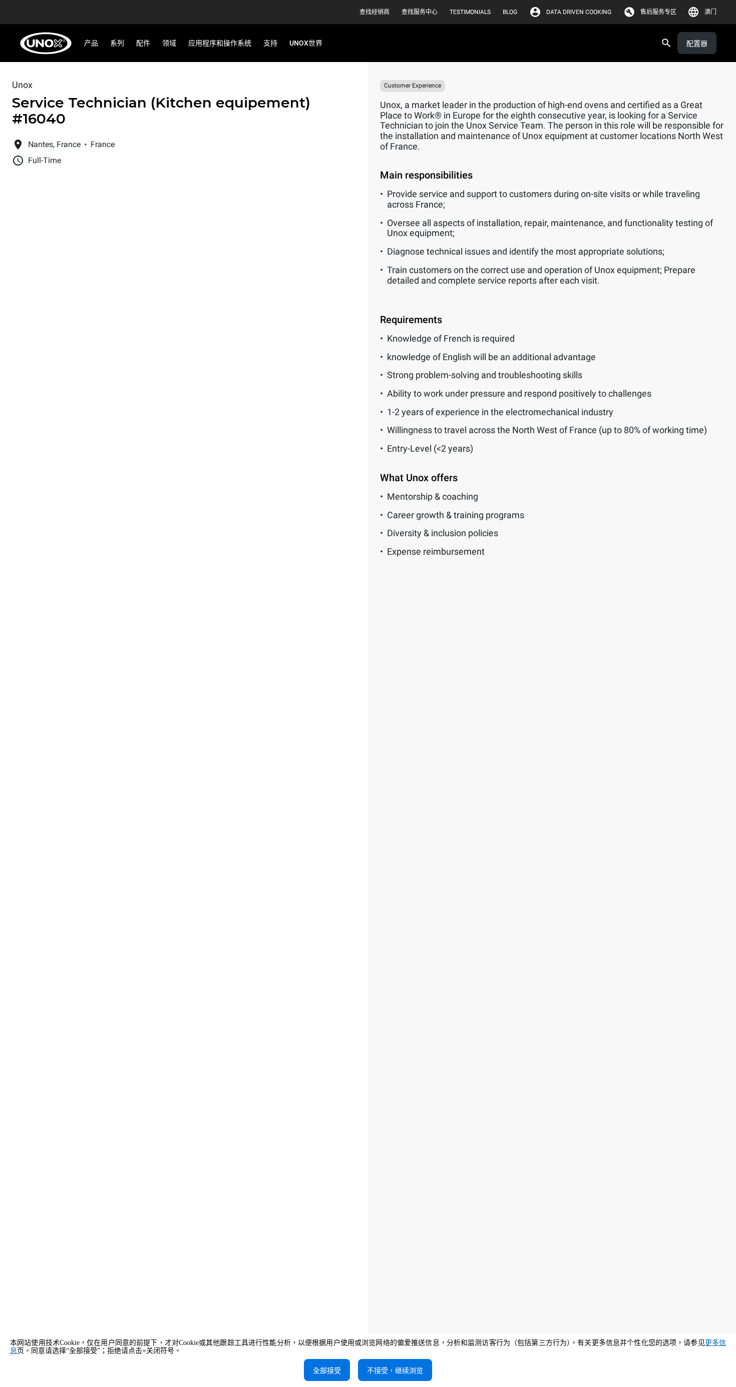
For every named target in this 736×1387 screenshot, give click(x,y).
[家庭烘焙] (49, 43)
